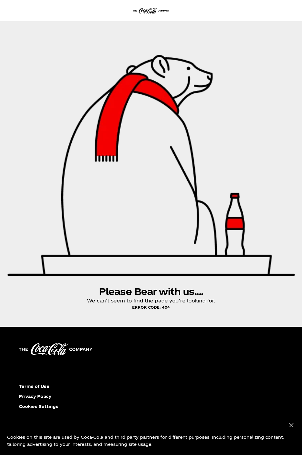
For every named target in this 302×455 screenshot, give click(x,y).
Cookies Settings (38, 406)
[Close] (291, 425)
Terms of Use (34, 386)
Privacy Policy (35, 396)
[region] (151, 435)
